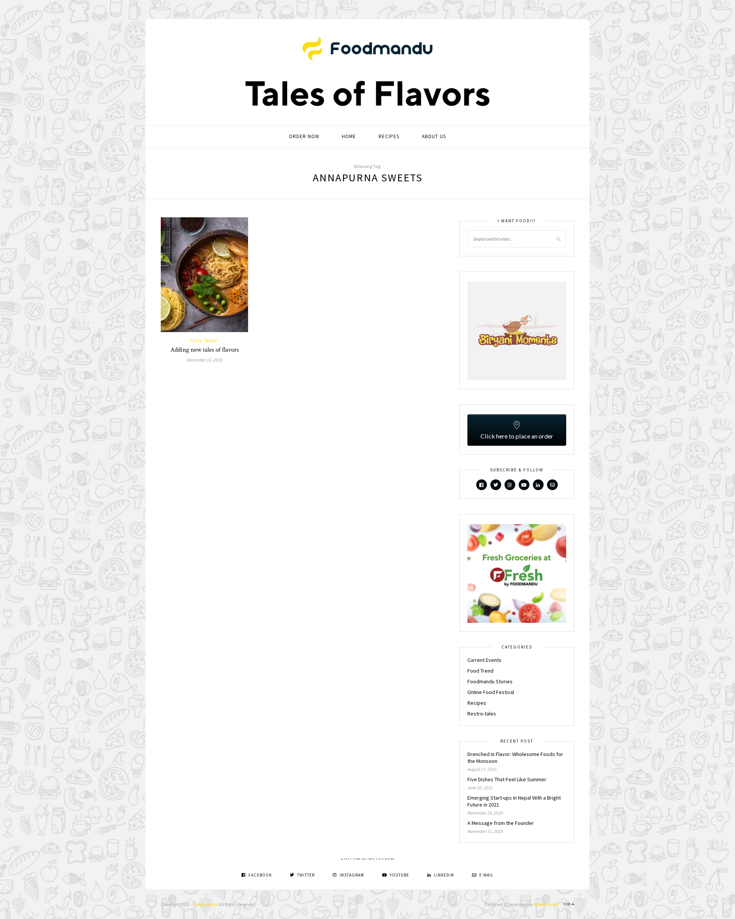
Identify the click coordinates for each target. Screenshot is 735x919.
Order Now (304, 136)
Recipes (389, 136)
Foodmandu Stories (490, 681)
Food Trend (203, 341)
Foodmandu (205, 904)
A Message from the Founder (500, 823)
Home (349, 136)
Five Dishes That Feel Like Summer (506, 779)
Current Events (484, 660)
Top (567, 904)
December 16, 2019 (204, 360)
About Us (434, 136)
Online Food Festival (490, 692)
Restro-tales (481, 713)
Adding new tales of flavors (204, 349)
